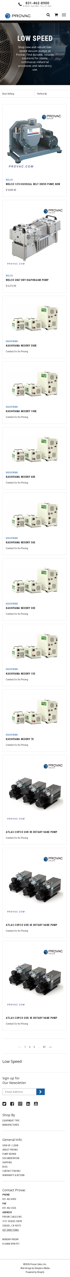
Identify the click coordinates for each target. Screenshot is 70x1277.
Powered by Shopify (35, 1272)
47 (44, 1047)
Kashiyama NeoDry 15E (20, 673)
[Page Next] (50, 1047)
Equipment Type (11, 1120)
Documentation (10, 1158)
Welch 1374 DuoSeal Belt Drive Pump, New (33, 184)
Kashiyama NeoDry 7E (20, 739)
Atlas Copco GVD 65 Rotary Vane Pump (31, 925)
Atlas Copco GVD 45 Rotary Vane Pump (31, 1017)
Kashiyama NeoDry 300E (21, 345)
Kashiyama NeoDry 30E (20, 608)
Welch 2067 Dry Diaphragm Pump (27, 280)
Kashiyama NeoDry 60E (20, 476)
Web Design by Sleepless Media (35, 1268)
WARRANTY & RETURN (13, 1175)
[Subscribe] (40, 1092)
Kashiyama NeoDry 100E (21, 411)
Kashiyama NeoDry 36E (20, 542)
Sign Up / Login (10, 1145)
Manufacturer (10, 1125)
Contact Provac (11, 1171)
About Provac (10, 1149)
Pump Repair (9, 1154)
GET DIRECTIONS (10, 1230)
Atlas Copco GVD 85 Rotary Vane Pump (31, 832)
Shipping (7, 1162)
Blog (4, 1166)
